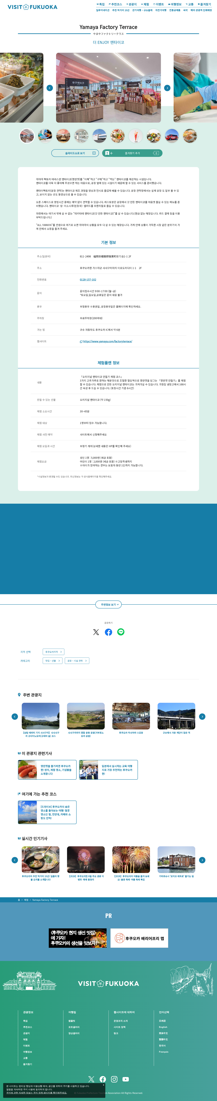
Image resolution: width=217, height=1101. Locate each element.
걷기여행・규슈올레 (142, 10)
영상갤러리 (74, 1033)
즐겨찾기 (205, 4)
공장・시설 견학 (75, 660)
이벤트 (160, 4)
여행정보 (176, 4)
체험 (146, 4)
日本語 (162, 1021)
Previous (50, 88)
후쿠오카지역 (51, 651)
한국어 (162, 1045)
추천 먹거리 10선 (120, 10)
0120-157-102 (88, 279)
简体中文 (163, 1033)
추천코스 (116, 4)
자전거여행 (160, 10)
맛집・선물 (50, 660)
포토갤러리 (74, 1027)
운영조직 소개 (121, 1021)
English (163, 1027)
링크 (116, 1033)
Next (167, 88)
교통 (191, 4)
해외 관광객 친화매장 (201, 10)
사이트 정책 (119, 1027)
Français (163, 1052)
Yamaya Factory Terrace (45, 899)
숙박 (185, 10)
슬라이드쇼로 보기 (75, 153)
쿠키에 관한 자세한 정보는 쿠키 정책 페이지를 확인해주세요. (36, 1093)
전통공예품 (174, 10)
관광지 (133, 4)
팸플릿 (71, 1021)
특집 (102, 4)
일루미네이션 (102, 10)
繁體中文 (163, 1039)
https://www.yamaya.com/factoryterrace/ (107, 341)
